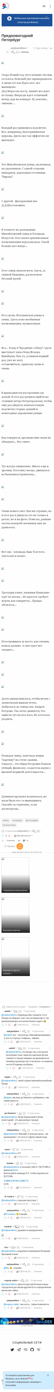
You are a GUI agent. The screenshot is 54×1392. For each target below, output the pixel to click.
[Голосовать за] (3, 836)
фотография (32, 820)
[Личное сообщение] (17, 52)
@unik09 (8, 1035)
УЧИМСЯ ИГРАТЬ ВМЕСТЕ (16, 1181)
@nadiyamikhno (9, 1015)
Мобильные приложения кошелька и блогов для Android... (31, 20)
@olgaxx (8, 1097)
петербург (17, 820)
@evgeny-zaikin (11, 1304)
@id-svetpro (9, 1214)
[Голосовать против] (9, 836)
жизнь (25, 52)
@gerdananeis (11, 1134)
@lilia (6, 1268)
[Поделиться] (3, 841)
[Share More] (19, 846)
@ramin (14, 1170)
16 (27, 841)
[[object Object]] (19, 841)
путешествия (9, 825)
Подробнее (27, 1326)
